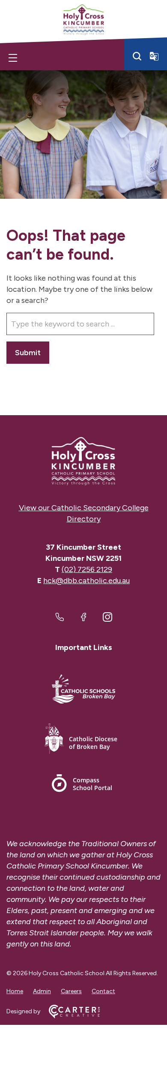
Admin (42, 991)
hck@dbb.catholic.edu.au (86, 580)
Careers (71, 991)
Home (14, 991)
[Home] (83, 461)
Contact (103, 991)
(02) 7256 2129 (87, 569)
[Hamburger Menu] (13, 58)
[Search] (137, 56)
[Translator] (154, 56)
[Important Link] (83, 690)
